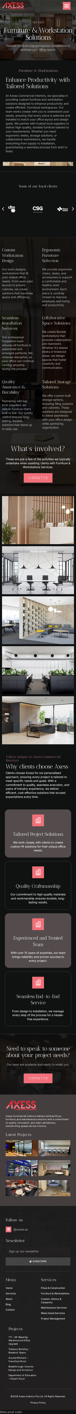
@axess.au (20, 1229)
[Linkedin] (8, 1229)
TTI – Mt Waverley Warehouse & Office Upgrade (19, 1340)
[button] (67, 6)
